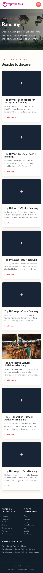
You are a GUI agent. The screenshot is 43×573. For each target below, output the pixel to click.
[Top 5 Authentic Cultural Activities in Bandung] (21, 346)
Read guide (10, 117)
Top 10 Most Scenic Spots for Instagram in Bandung (19, 101)
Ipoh (25, 528)
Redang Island (7, 528)
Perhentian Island (8, 534)
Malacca (27, 519)
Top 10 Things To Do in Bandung (21, 471)
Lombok (27, 531)
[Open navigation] (38, 4)
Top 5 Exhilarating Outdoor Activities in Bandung (18, 418)
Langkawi (27, 522)
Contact (27, 566)
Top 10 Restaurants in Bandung (20, 259)
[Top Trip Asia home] (12, 4)
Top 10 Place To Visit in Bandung (21, 208)
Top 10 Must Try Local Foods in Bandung (20, 155)
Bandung (27, 534)
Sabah (4, 522)
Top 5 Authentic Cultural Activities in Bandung (17, 364)
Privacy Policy (17, 566)
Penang (26, 516)
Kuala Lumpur (29, 525)
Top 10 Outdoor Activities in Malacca (14, 546)
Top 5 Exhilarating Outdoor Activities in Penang (18, 549)
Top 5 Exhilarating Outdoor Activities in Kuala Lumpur (21, 552)
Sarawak (5, 525)
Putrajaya (5, 531)
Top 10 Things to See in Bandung (21, 311)
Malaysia (5, 516)
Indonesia (5, 519)
